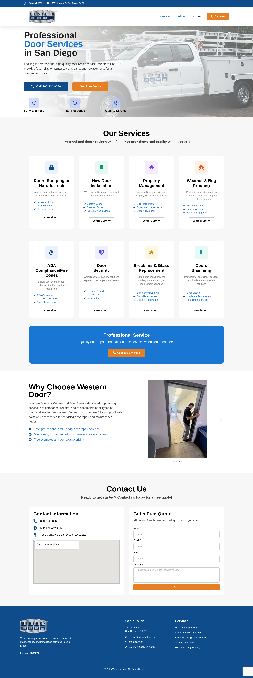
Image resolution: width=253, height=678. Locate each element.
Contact (198, 16)
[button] (134, 419)
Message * (138, 565)
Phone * (137, 552)
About (182, 16)
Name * (137, 528)
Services (165, 16)
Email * (137, 540)
